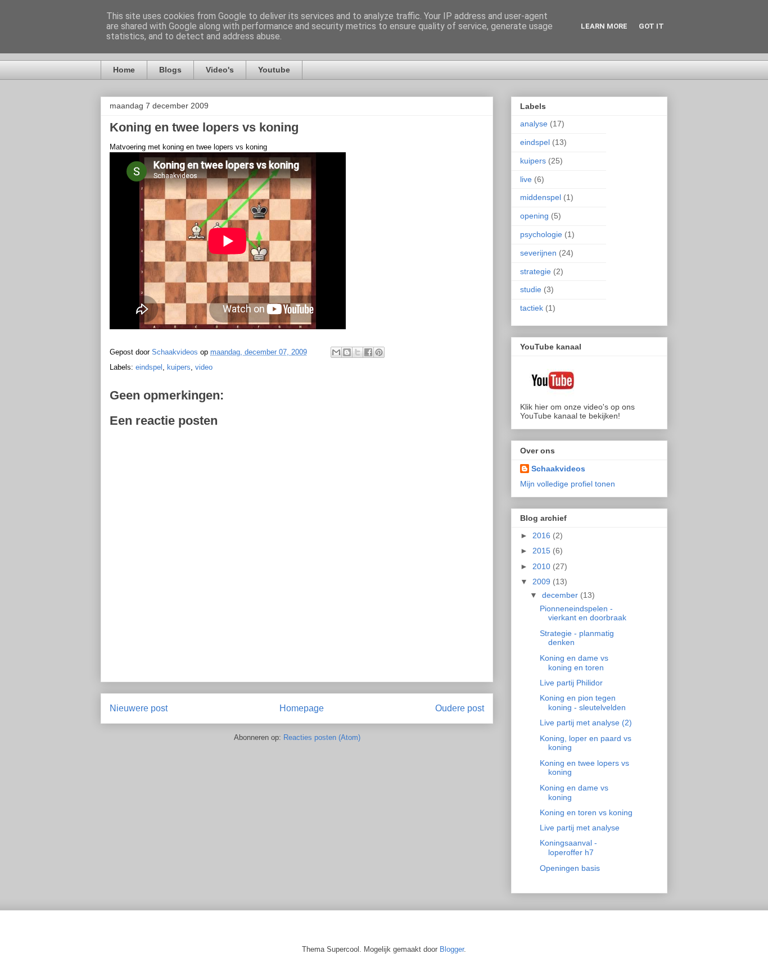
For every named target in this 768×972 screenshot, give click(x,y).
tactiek (531, 307)
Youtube (274, 69)
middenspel (540, 197)
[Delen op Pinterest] (379, 352)
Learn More (604, 26)
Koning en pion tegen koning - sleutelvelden (583, 702)
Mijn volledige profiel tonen (567, 483)
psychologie (541, 234)
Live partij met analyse (580, 827)
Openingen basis (570, 868)
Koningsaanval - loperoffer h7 (568, 847)
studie (530, 289)
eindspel (148, 367)
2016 (542, 535)
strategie (535, 271)
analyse (534, 123)
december (561, 595)
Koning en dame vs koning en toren (574, 662)
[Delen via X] (357, 352)
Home (124, 69)
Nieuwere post (139, 708)
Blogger (452, 949)
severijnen (538, 252)
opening (534, 215)
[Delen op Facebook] (368, 352)
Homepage (301, 708)
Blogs (170, 69)
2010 (542, 566)
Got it (651, 26)
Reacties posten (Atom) (321, 737)
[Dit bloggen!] (347, 352)
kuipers (179, 367)
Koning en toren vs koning (586, 812)
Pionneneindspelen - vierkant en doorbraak (583, 613)
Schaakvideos (558, 468)
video (204, 367)
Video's (220, 69)
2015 (542, 550)
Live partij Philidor (571, 682)
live (526, 179)
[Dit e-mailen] (336, 352)
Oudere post (459, 708)
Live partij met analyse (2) (586, 722)
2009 (542, 581)
